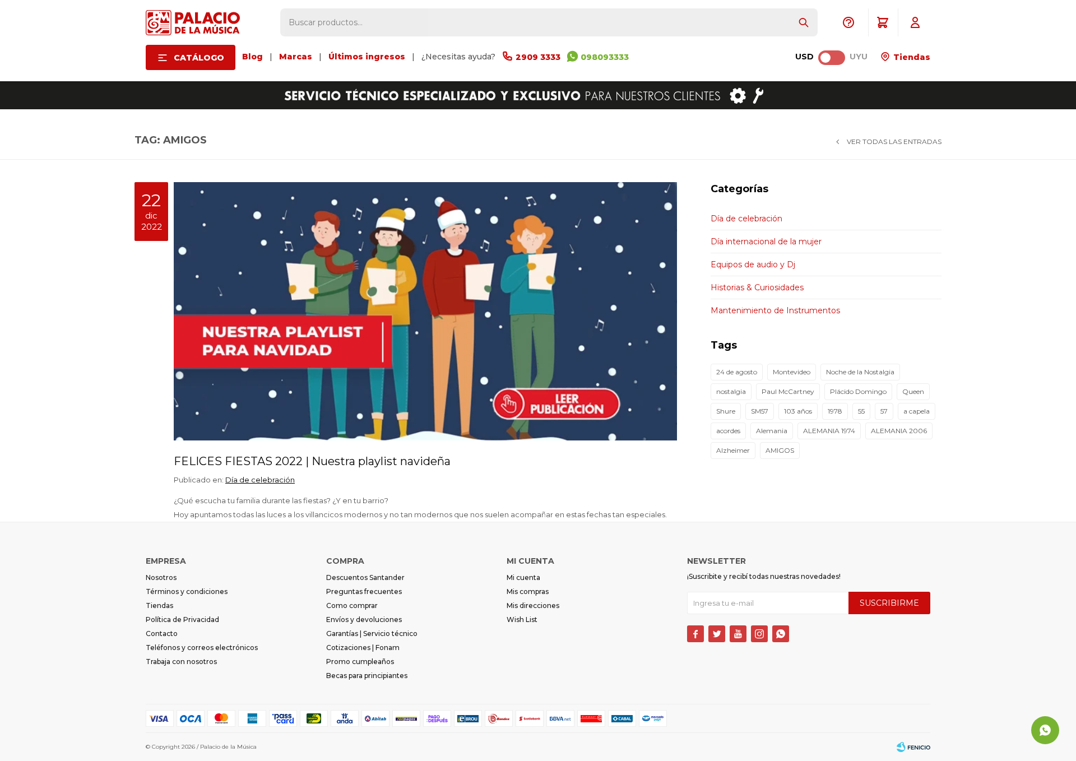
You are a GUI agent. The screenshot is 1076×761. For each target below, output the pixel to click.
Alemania (771, 430)
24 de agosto (736, 372)
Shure (725, 411)
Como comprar (352, 605)
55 (861, 411)
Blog (252, 57)
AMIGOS (780, 450)
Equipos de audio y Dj (753, 264)
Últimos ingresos (366, 57)
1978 (835, 411)
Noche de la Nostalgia (860, 372)
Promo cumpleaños (360, 661)
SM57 (759, 411)
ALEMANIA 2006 (899, 430)
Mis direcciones (533, 605)
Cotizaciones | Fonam (363, 647)
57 (884, 411)
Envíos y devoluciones (364, 619)
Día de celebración (260, 479)
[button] (804, 22)
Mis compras (528, 591)
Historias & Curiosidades (757, 287)
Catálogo (199, 58)
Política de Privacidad (182, 619)
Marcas (295, 57)
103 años (798, 411)
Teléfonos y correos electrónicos (202, 647)
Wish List (522, 619)
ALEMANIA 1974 (829, 430)
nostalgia (731, 391)
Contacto (162, 633)
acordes (728, 430)
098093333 (605, 57)
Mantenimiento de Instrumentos (775, 310)
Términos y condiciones (187, 591)
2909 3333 (538, 57)
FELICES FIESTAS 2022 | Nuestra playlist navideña (312, 461)
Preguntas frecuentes (364, 591)
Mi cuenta (523, 577)
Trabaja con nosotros (181, 661)
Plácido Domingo (858, 391)
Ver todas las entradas (894, 141)
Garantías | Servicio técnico (372, 633)
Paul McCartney (788, 391)
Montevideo (791, 372)
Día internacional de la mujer (766, 241)
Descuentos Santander (365, 577)
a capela (916, 411)
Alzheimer (733, 450)
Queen (913, 391)
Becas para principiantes (366, 675)
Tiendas (910, 57)
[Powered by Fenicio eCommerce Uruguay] (913, 747)
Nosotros (161, 577)
